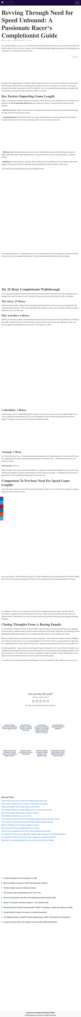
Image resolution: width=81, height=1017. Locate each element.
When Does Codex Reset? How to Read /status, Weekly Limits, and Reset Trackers (30, 819)
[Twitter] (1, 503)
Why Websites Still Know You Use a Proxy (16, 816)
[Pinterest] (1, 507)
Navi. (75, 57)
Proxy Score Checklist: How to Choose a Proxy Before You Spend (24, 804)
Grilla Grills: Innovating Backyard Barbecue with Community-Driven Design (27, 840)
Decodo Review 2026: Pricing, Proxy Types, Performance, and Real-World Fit (28, 837)
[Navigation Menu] (77, 2)
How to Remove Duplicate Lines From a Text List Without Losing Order (26, 831)
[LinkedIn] (1, 511)
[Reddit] (1, 514)
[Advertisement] (40, 78)
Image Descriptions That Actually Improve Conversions (20, 807)
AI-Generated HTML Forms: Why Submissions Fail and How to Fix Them (26, 810)
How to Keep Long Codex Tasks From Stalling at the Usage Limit (24, 801)
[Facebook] (1, 499)
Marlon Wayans (19, 40)
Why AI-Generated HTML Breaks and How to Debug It (20, 813)
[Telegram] (1, 518)
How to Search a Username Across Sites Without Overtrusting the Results (27, 822)
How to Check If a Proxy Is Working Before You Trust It (20, 828)
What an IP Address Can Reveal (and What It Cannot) (20, 825)
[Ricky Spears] (7, 2)
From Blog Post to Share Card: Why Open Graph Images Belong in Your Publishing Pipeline (33, 834)
